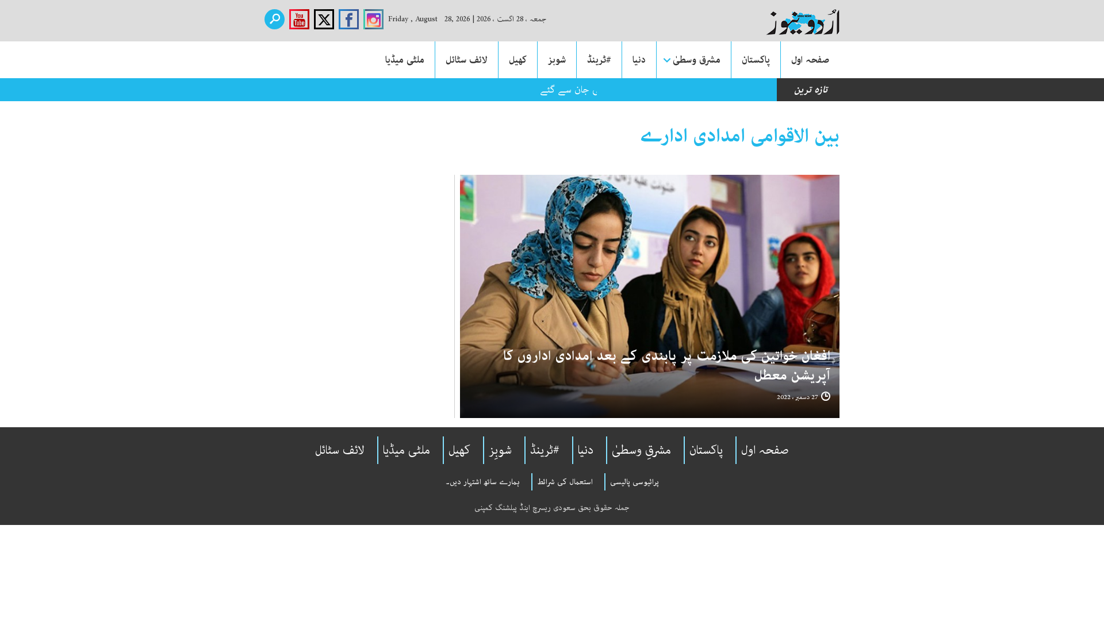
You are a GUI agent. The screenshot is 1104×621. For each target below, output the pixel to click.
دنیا (639, 59)
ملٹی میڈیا (404, 59)
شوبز (557, 59)
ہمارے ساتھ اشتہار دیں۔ (483, 482)
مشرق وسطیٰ (696, 59)
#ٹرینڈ (599, 59)
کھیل (518, 59)
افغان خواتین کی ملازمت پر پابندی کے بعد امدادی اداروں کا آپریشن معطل (666, 366)
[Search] (274, 19)
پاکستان (756, 59)
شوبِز (500, 450)
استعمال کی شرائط (565, 482)
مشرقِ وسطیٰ (641, 450)
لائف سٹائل (467, 59)
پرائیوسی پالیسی (634, 482)
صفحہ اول (810, 59)
